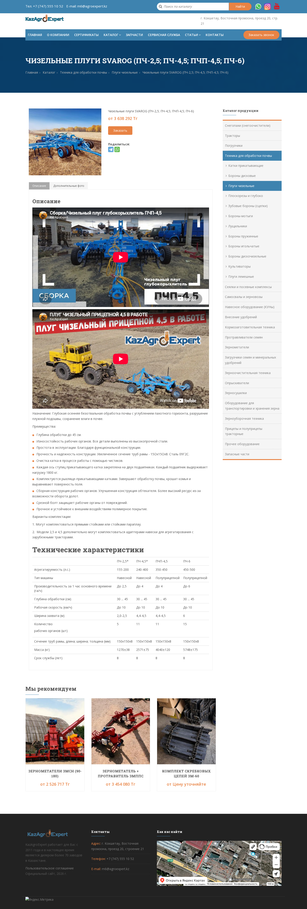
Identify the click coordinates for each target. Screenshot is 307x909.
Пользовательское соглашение (49, 868)
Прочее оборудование (242, 444)
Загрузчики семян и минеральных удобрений (250, 360)
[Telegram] (110, 149)
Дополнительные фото (68, 186)
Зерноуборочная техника (244, 418)
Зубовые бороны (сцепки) (248, 206)
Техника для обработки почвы (248, 155)
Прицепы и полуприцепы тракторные (243, 431)
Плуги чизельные (241, 186)
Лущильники (237, 226)
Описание (39, 186)
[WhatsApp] (117, 149)
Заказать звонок (261, 35)
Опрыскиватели (237, 383)
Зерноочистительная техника (248, 373)
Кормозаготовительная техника (250, 327)
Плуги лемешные (241, 276)
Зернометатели (237, 347)
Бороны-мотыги (240, 216)
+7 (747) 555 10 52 (48, 6)
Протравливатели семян (244, 337)
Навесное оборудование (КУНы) (249, 307)
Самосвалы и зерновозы (244, 297)
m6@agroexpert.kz (92, 6)
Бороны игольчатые (243, 246)
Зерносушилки (236, 393)
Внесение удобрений (241, 317)
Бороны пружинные (243, 236)
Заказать (120, 130)
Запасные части (237, 454)
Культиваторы (239, 266)
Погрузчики (233, 145)
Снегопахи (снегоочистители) (247, 125)
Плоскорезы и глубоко (245, 196)
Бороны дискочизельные (247, 256)
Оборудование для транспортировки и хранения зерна (252, 406)
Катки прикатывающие (245, 165)
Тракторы (232, 135)
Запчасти (134, 35)
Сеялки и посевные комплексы (248, 287)
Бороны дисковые (242, 176)
